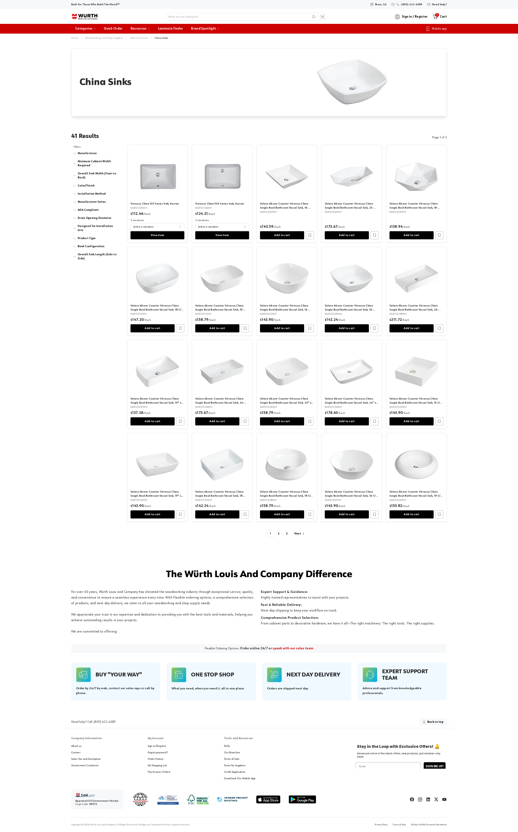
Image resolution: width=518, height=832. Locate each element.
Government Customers (85, 765)
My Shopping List (157, 765)
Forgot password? (158, 752)
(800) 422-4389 (104, 722)
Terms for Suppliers (234, 765)
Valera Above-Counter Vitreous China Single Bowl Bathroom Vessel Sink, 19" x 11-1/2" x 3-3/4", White (156, 402)
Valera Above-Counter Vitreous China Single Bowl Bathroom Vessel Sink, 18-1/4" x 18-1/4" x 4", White (287, 495)
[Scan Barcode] (322, 16)
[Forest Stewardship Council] (198, 799)
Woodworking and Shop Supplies (104, 38)
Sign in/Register (157, 746)
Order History (155, 759)
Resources (139, 28)
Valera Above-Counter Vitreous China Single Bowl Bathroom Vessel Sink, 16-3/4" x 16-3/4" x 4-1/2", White (284, 309)
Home (74, 38)
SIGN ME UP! (435, 766)
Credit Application (234, 772)
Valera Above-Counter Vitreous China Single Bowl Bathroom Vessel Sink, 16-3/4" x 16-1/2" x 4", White (349, 309)
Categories (83, 28)
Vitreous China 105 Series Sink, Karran (155, 203)
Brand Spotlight (203, 28)
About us (76, 746)
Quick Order (113, 28)
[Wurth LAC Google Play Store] (302, 799)
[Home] (84, 17)
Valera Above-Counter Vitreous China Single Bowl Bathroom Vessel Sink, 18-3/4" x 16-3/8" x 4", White (414, 207)
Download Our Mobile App (239, 778)
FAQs (227, 746)
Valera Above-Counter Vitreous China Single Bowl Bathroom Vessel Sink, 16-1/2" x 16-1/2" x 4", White (351, 495)
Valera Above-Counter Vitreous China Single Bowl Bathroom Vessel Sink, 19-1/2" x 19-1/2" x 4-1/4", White (416, 495)
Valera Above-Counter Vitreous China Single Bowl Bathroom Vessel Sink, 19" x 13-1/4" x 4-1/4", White (156, 495)
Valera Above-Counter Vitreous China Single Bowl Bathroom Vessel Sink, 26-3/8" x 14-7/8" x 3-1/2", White (414, 309)
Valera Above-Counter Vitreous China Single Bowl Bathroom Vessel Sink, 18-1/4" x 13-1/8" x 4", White (157, 309)
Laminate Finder (170, 28)
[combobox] (157, 226)
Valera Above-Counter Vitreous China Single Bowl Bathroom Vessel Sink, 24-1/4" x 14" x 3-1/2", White (219, 402)
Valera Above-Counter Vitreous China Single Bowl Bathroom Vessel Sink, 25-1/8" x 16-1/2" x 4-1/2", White (349, 207)
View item (157, 235)
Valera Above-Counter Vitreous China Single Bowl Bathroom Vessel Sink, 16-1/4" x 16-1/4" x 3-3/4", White (284, 207)
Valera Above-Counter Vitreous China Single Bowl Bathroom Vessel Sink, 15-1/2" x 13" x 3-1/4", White (416, 402)
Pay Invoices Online (159, 772)
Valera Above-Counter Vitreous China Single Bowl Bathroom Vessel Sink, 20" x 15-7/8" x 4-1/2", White (285, 402)
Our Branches (232, 752)
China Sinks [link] (161, 38)
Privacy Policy (381, 825)
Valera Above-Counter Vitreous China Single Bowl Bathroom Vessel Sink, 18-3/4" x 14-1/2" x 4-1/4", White (219, 495)
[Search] (313, 16)
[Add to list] (310, 235)
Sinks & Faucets (139, 38)
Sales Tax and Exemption (86, 759)
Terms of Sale (231, 759)
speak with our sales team (293, 648)
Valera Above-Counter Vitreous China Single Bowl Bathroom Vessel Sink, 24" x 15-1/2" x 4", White (350, 402)
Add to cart (282, 235)
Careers (75, 752)
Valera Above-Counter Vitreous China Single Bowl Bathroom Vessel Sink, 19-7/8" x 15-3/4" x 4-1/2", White (219, 309)
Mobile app (439, 28)
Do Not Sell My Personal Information (429, 825)
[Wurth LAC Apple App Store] (268, 799)
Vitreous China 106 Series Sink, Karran (219, 203)
